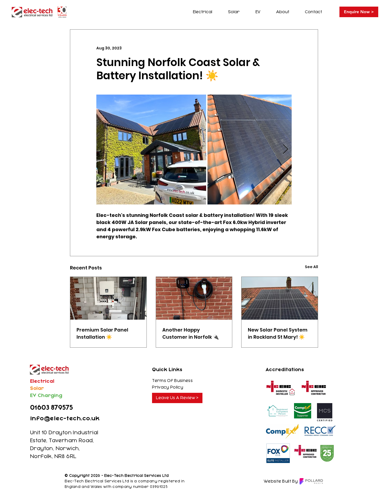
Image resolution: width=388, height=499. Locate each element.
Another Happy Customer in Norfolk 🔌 (190, 333)
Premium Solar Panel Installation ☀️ (102, 333)
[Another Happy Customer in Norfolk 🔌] (194, 298)
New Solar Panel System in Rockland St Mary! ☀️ (277, 333)
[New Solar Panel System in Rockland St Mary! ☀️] (280, 298)
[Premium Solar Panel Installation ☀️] (108, 298)
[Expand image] (151, 149)
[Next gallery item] (285, 149)
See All (311, 266)
